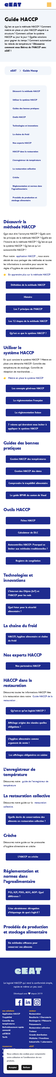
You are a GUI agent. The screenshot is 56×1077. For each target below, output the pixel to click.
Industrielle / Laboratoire (40, 1042)
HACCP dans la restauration (25, 151)
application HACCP (25, 256)
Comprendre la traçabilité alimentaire (28, 483)
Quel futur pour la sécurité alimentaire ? (22, 609)
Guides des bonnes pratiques (26, 108)
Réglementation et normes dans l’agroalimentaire (26, 187)
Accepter (13, 1067)
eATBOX (6, 1033)
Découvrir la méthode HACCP (26, 91)
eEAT (13, 71)
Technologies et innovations (25, 125)
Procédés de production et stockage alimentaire (24, 199)
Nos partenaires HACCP (28, 666)
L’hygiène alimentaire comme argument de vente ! (23, 741)
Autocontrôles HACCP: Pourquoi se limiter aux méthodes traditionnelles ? (28, 546)
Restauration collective (39, 1027)
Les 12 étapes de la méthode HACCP (28, 321)
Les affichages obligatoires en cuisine (28, 755)
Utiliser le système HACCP (25, 99)
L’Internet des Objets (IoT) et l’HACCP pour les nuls (23, 593)
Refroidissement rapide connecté (13, 1029)
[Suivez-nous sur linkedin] (28, 1002)
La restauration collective (24, 168)
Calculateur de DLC (28, 532)
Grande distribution (38, 1034)
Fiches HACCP (28, 520)
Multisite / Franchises (39, 1038)
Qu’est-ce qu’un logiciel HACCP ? (28, 711)
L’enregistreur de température (27, 160)
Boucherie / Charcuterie (40, 1017)
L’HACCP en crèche (28, 856)
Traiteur (33, 1031)
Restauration (35, 1013)
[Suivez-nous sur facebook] (18, 1002)
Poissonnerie (35, 1024)
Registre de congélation (28, 561)
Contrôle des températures (8, 1022)
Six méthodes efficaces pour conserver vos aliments (22, 945)
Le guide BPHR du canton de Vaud (28, 495)
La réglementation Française (28, 400)
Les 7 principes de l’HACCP (28, 309)
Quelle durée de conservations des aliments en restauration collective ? (27, 819)
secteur (32, 1010)
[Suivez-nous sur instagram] (37, 1002)
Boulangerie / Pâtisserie (40, 1020)
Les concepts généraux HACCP (28, 388)
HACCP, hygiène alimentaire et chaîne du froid (28, 638)
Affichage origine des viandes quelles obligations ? (27, 725)
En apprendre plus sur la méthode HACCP (29, 274)
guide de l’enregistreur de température (25, 783)
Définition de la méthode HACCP (28, 285)
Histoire (28, 297)
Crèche (16, 177)
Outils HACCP (19, 117)
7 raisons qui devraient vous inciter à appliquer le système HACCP (27, 426)
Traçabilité (7, 1017)
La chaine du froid (21, 134)
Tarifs (4, 1037)
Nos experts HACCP (22, 143)
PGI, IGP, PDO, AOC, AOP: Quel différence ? (26, 894)
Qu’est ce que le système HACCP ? (28, 333)
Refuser (26, 1067)
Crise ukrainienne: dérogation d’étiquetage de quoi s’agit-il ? (24, 910)
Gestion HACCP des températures (28, 459)
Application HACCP (11, 1013)
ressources (7, 1046)
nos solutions (8, 1010)
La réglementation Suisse (28, 412)
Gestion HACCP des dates (28, 471)
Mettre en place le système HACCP (25, 378)
